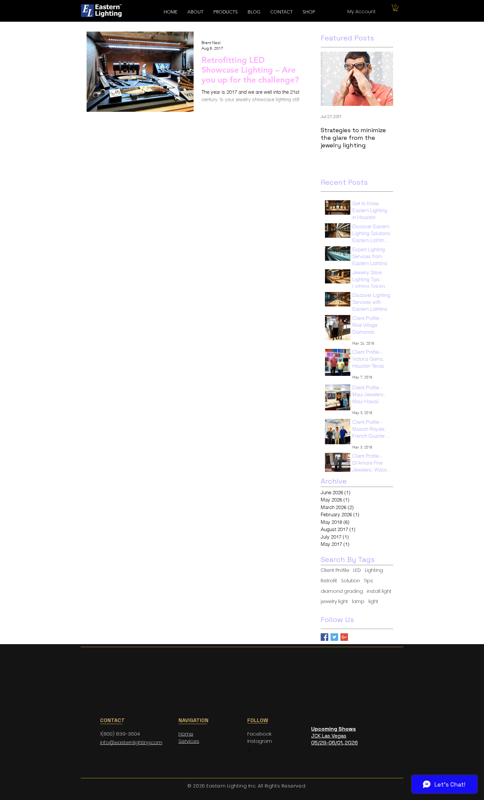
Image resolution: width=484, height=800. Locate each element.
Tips (368, 581)
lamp (358, 601)
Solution (350, 581)
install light (379, 591)
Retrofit (329, 581)
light (373, 601)
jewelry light (334, 601)
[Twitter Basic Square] (334, 637)
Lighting (374, 570)
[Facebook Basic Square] (324, 637)
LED (357, 570)
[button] (395, 8)
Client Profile (335, 570)
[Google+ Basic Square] (344, 637)
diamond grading (342, 591)
